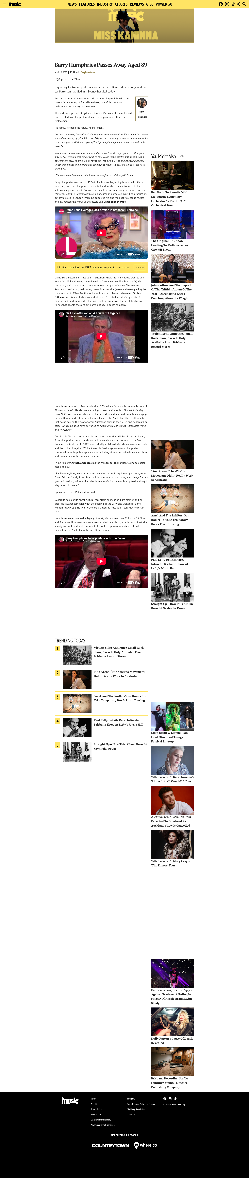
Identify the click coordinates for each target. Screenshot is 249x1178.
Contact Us (131, 1114)
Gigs (149, 4)
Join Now (140, 267)
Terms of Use (96, 1114)
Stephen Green (88, 72)
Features (87, 4)
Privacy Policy (96, 1109)
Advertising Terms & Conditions (103, 1125)
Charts (121, 4)
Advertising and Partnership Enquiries (141, 1104)
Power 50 (164, 4)
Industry (105, 4)
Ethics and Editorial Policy (101, 1119)
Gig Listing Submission (136, 1109)
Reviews (137, 4)
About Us (94, 1104)
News (72, 4)
